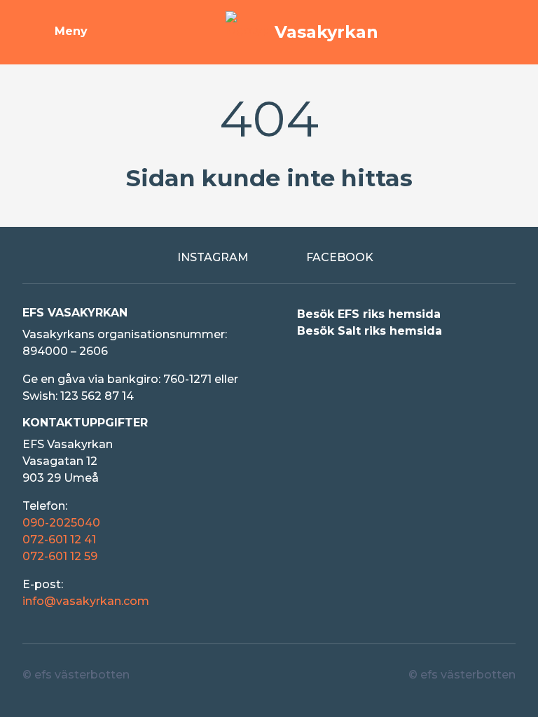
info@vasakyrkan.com (85, 601)
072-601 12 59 (59, 556)
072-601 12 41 (59, 539)
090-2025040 (61, 522)
